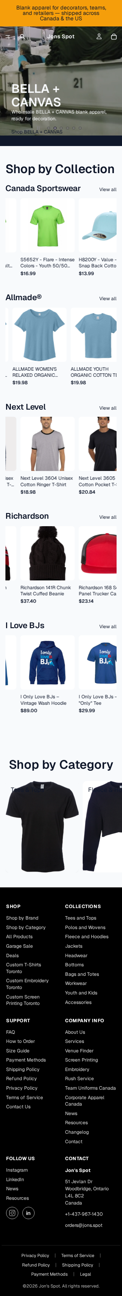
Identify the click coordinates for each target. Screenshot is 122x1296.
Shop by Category (26, 927)
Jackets (73, 946)
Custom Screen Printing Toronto (23, 1000)
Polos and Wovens (85, 927)
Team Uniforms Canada (90, 1088)
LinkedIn (15, 1179)
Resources (76, 1122)
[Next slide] (111, 68)
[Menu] (8, 36)
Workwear (76, 983)
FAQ (10, 1032)
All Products (19, 936)
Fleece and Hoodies (86, 936)
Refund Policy (21, 1078)
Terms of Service (24, 1097)
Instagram (17, 1170)
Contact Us (18, 1107)
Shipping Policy (23, 1069)
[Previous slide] (11, 68)
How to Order (20, 1041)
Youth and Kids (81, 993)
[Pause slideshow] (38, 128)
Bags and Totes (82, 974)
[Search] (22, 36)
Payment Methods (26, 1060)
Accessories (78, 1002)
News (71, 1113)
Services (74, 1041)
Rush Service (79, 1078)
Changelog (77, 1132)
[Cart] (113, 36)
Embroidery (77, 1069)
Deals (12, 955)
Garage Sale (19, 946)
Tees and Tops (80, 918)
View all (108, 189)
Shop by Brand (22, 918)
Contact (73, 1141)
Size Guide (17, 1051)
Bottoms (74, 965)
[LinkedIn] (28, 1213)
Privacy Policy (22, 1088)
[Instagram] (12, 1213)
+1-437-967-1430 (84, 1214)
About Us (75, 1032)
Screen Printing (81, 1060)
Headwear (76, 955)
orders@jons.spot (83, 1225)
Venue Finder (79, 1051)
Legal (85, 1274)
